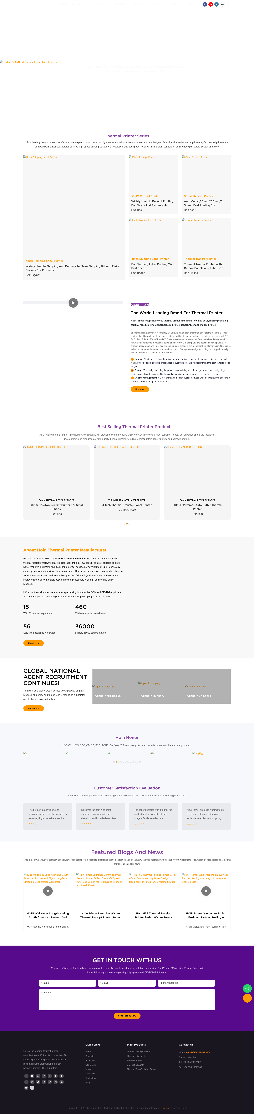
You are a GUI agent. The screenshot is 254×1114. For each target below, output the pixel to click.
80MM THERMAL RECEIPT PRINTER (197, 500)
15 (26, 607)
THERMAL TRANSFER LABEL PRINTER (127, 500)
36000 (85, 626)
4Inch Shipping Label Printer (44, 260)
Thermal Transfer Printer (200, 258)
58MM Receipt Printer (145, 196)
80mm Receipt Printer (198, 196)
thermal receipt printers (35, 563)
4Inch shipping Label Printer (150, 258)
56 (27, 626)
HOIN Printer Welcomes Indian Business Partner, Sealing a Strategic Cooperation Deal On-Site (206, 915)
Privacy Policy (180, 1108)
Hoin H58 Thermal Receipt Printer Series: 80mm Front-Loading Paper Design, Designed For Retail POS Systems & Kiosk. (153, 915)
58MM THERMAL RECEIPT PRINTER (56, 500)
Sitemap (165, 1108)
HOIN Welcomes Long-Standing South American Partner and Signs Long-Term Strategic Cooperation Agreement (48, 915)
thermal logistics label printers (63, 563)
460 (81, 607)
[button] (124, 523)
